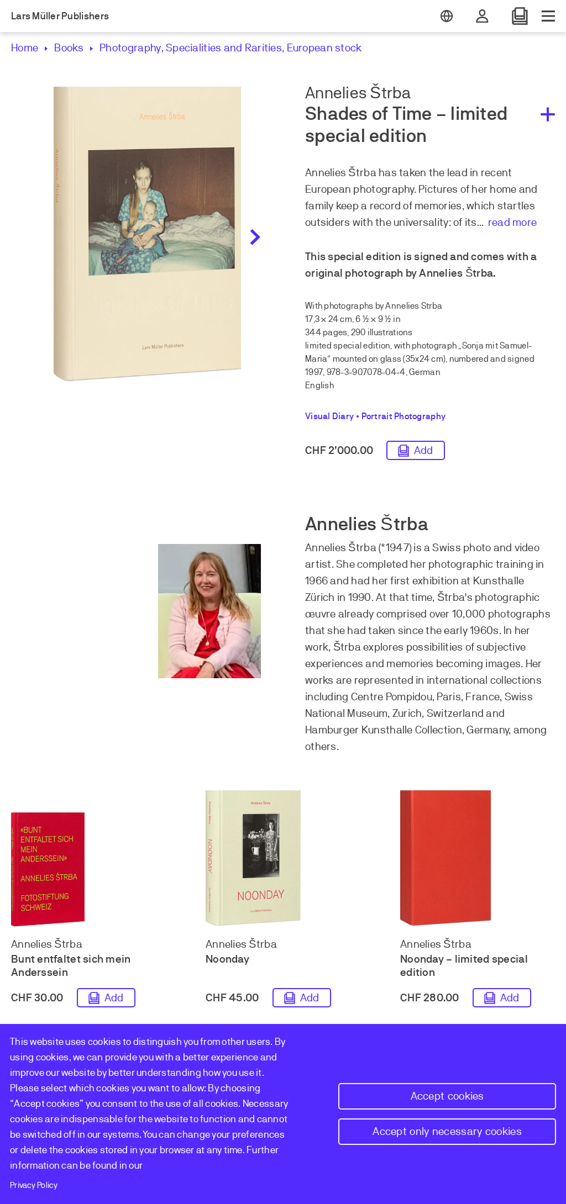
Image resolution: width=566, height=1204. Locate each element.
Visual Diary (329, 416)
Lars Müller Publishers (60, 16)
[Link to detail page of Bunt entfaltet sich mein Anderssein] (88, 869)
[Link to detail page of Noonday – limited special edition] (477, 858)
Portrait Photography (403, 416)
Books (68, 47)
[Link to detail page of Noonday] (283, 858)
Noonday (227, 959)
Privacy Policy (33, 1185)
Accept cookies (447, 1096)
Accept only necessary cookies (447, 1131)
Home (24, 47)
